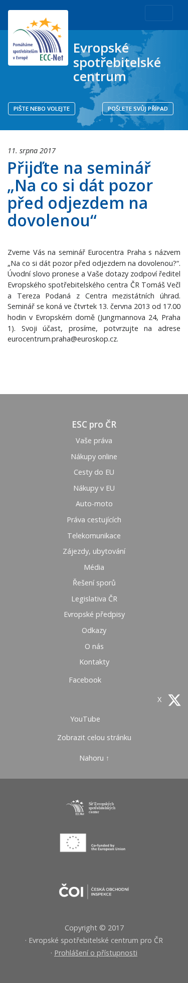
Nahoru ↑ (94, 758)
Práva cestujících (94, 519)
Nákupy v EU (94, 488)
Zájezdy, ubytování (94, 551)
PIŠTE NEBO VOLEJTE (42, 108)
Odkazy (94, 630)
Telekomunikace (94, 535)
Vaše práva (94, 440)
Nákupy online (94, 456)
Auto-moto (94, 503)
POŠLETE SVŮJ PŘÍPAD (138, 108)
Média (94, 567)
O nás (94, 646)
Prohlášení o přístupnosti (95, 952)
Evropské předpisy (94, 614)
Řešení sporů (94, 582)
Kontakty (94, 662)
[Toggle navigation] (159, 13)
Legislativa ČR (94, 598)
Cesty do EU (94, 472)
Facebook (86, 680)
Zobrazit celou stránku (94, 737)
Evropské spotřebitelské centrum (117, 62)
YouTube (86, 719)
